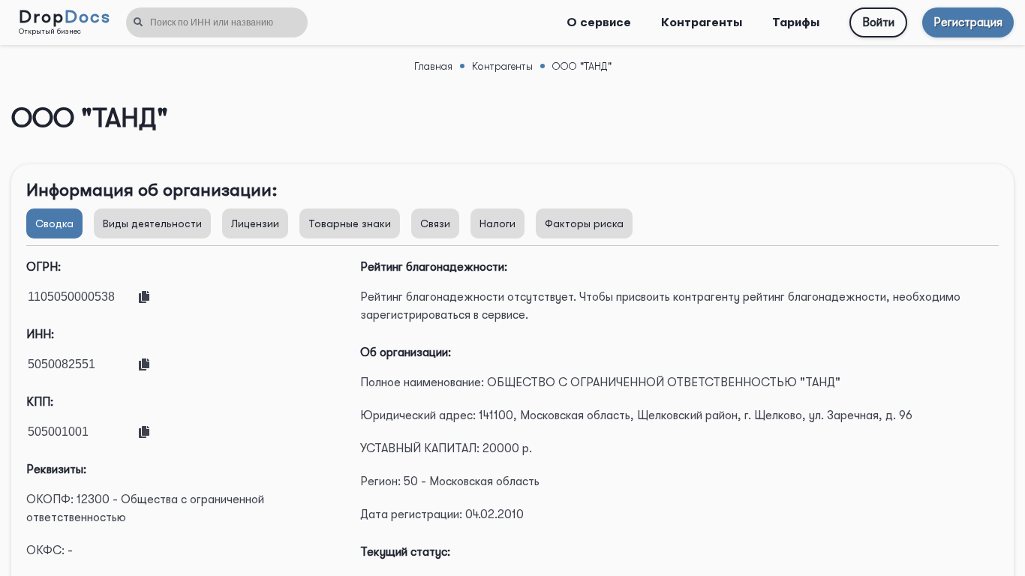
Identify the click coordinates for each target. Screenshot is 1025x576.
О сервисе (599, 22)
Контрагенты (701, 22)
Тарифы (795, 22)
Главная (433, 66)
